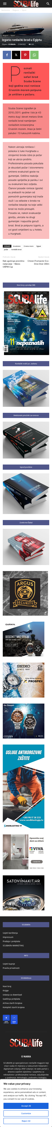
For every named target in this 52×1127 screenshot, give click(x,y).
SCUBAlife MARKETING (13, 945)
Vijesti (24, 10)
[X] (16, 55)
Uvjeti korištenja (10, 933)
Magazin (15, 10)
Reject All (26, 1121)
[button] (4, 4)
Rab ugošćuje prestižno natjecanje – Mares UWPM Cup (13, 264)
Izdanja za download (12, 994)
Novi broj (7, 986)
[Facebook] (7, 55)
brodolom (17, 246)
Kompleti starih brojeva (14, 1007)
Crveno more (28, 246)
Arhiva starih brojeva (12, 1003)
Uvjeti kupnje (9, 963)
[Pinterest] (25, 55)
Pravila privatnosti (11, 968)
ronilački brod (16, 249)
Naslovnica (5, 10)
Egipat (38, 246)
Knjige (6, 990)
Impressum (8, 937)
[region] (26, 1103)
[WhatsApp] (34, 55)
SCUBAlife (12, 44)
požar (6, 249)
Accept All (26, 1106)
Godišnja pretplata (11, 999)
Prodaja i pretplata (11, 941)
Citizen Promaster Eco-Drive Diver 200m (38, 262)
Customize (26, 1113)
